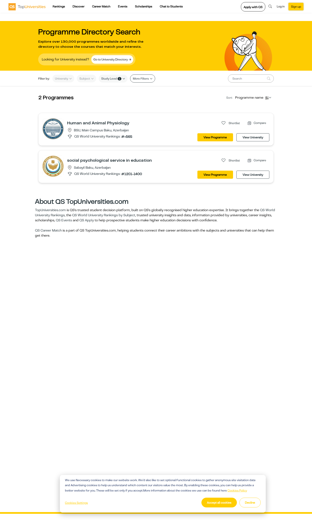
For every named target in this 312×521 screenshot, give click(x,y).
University (62, 78)
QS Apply (86, 220)
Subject (85, 78)
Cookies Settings (76, 503)
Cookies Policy (237, 490)
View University (253, 137)
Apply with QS (253, 7)
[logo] (27, 6)
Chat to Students (171, 6)
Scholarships (143, 6)
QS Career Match (48, 230)
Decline (250, 502)
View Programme (215, 137)
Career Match (101, 6)
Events (122, 6)
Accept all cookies (219, 502)
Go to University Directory (110, 59)
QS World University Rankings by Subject (103, 215)
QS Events (64, 220)
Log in (281, 6)
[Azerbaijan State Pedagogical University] (53, 166)
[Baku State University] (53, 128)
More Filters (141, 78)
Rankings (59, 6)
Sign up (296, 6)
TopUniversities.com (50, 210)
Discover (78, 6)
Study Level (110, 78)
